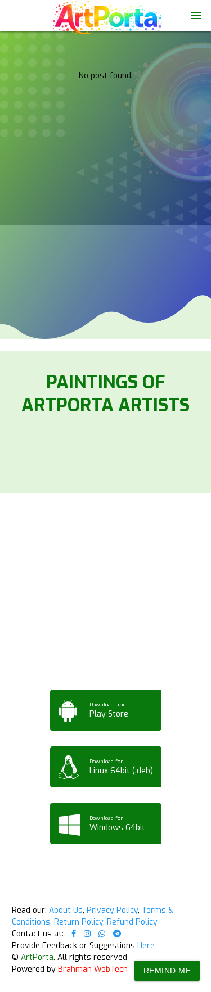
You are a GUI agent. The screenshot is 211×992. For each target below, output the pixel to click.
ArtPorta (37, 957)
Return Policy (78, 922)
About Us (66, 910)
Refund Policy (132, 922)
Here (146, 945)
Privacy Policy (112, 910)
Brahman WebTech (93, 969)
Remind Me (167, 970)
